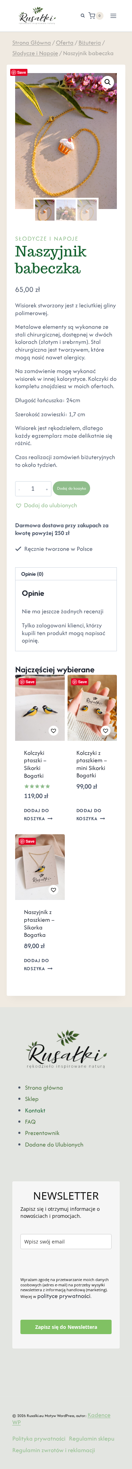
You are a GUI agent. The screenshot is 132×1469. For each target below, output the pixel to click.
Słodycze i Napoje (46, 238)
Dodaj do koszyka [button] (36, 814)
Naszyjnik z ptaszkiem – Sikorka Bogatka (39, 923)
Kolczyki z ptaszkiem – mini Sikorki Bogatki (91, 764)
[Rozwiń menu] (113, 15)
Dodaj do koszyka (71, 488)
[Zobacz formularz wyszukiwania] (79, 16)
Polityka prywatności (38, 1438)
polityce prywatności (63, 1296)
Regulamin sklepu (91, 1438)
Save (21, 72)
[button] (107, 82)
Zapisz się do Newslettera (66, 1327)
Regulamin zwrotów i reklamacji (53, 1450)
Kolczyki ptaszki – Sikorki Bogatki (35, 764)
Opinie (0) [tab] (32, 573)
